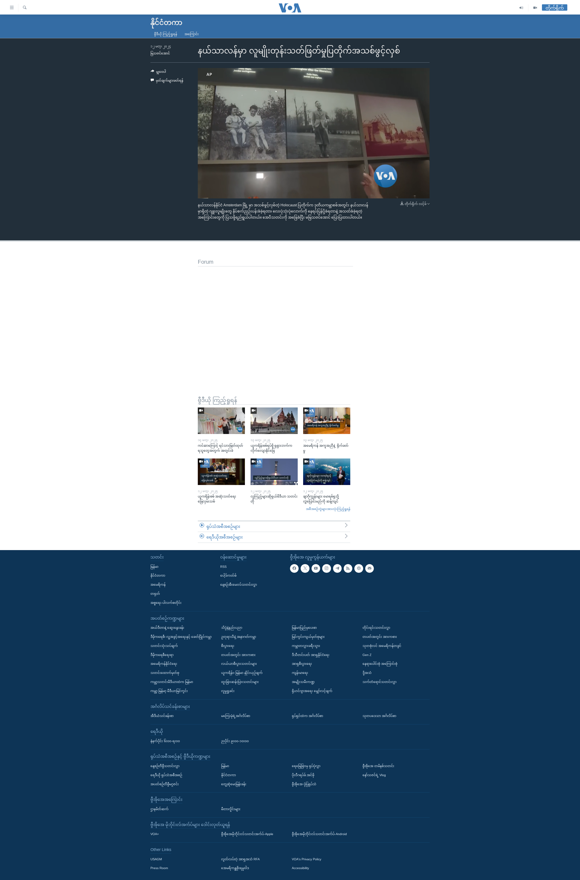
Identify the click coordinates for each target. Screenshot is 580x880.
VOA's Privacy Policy (306, 859)
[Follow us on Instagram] (326, 568)
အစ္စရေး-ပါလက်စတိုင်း (165, 603)
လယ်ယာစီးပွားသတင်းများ (239, 663)
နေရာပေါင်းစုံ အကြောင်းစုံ (379, 663)
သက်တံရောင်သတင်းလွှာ (379, 682)
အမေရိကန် (158, 584)
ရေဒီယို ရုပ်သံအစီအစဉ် (166, 775)
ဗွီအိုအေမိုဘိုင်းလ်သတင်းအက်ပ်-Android (319, 834)
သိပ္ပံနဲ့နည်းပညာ (231, 627)
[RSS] (348, 568)
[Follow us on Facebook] (294, 568)
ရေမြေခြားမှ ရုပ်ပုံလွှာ (306, 766)
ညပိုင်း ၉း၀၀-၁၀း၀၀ (235, 741)
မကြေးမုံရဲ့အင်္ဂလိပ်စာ (235, 716)
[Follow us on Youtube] (316, 568)
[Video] (535, 8)
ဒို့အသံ (367, 673)
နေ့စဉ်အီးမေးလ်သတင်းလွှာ (238, 584)
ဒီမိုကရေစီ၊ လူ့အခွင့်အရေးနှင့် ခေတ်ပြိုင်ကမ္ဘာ (181, 637)
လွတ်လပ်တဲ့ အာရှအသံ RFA (240, 859)
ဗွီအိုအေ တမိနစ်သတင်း (378, 766)
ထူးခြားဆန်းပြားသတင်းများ (240, 682)
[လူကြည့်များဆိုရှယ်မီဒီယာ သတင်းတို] (274, 471)
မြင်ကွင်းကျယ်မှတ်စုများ (308, 637)
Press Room (159, 868)
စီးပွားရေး (227, 646)
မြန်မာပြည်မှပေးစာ (304, 627)
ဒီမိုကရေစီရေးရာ (162, 655)
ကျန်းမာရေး (300, 673)
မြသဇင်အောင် (160, 53)
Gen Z (367, 655)
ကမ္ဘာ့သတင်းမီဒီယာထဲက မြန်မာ (171, 682)
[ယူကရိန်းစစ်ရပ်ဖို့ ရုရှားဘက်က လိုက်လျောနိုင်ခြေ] (274, 420)
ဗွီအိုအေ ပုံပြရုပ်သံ (304, 784)
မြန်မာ (154, 566)
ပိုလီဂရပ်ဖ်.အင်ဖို (303, 775)
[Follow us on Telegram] (337, 568)
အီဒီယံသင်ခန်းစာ (162, 716)
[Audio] (521, 8)
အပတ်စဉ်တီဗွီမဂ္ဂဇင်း (164, 784)
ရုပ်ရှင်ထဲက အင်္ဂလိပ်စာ (307, 716)
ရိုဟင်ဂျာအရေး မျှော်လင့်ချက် (312, 691)
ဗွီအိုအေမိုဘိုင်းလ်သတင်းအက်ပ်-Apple (247, 834)
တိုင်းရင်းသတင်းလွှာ (376, 627)
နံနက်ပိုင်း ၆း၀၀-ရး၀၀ (165, 741)
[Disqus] (275, 323)
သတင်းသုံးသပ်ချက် (164, 646)
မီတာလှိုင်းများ (230, 809)
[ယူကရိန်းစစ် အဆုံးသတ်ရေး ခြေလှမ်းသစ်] (221, 471)
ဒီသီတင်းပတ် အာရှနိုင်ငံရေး (310, 655)
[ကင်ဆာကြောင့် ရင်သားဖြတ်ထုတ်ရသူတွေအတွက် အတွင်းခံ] (221, 420)
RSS (223, 566)
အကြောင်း (191, 34)
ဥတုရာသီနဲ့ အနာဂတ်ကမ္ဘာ (238, 637)
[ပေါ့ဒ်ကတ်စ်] (358, 568)
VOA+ (154, 834)
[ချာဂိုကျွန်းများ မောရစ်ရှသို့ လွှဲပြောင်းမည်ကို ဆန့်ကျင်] (326, 471)
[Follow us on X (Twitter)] (305, 568)
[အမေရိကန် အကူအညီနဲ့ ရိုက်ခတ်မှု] (326, 420)
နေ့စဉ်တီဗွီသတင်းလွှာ (164, 766)
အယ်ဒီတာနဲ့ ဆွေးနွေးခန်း (167, 627)
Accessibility (300, 868)
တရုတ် (155, 593)
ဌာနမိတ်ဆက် (159, 809)
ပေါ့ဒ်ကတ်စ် (228, 575)
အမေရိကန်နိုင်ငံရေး (163, 663)
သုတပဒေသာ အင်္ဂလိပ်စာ (379, 716)
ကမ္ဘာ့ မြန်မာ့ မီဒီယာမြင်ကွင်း (169, 691)
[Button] (158, 72)
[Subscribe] (369, 568)
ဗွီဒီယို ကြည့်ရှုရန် (165, 34)
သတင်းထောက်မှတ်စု (164, 673)
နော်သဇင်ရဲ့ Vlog (374, 775)
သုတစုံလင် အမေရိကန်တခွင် (381, 646)
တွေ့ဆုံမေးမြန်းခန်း (233, 784)
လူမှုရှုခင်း (227, 691)
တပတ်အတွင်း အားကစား (238, 655)
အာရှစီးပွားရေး (302, 663)
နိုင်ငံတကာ (157, 575)
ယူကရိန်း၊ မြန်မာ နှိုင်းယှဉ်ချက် (242, 673)
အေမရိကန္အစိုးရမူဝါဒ (235, 868)
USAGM (156, 859)
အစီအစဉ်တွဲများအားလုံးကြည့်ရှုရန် (328, 509)
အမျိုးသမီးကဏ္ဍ (303, 682)
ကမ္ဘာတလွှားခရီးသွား (306, 646)
